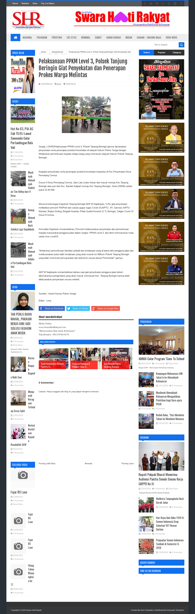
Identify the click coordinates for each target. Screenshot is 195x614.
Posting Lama (128, 463)
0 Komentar (18, 156)
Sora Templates (147, 610)
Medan (129, 37)
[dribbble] (169, 4)
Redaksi (25, 3)
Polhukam (42, 37)
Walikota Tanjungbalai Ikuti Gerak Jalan (170, 500)
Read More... (18, 159)
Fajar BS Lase (19, 491)
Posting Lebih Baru (47, 463)
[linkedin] (175, 4)
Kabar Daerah (113, 37)
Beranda (88, 463)
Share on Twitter (80, 308)
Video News (171, 37)
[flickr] (163, 4)
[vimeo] (157, 4)
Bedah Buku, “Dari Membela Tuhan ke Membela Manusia (170, 417)
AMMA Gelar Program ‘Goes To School (161, 358)
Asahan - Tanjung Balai (149, 37)
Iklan (35, 3)
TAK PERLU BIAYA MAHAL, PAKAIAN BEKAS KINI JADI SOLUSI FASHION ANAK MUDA (21, 323)
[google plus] (181, 4)
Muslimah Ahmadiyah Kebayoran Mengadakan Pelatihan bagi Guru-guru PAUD (169, 398)
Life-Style (71, 37)
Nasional (27, 37)
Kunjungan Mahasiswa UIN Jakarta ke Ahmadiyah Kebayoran (169, 377)
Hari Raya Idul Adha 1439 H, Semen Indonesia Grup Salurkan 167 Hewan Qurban (170, 523)
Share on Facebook (54, 308)
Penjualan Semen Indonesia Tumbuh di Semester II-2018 (170, 544)
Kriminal (85, 37)
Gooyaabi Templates (175, 610)
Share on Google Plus (108, 308)
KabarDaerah (71, 84)
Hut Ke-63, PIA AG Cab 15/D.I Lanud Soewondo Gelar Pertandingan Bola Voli (22, 138)
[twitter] (151, 4)
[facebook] (145, 4)
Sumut (98, 37)
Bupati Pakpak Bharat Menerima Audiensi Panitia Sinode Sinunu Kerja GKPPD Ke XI (161, 479)
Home (15, 3)
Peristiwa (57, 37)
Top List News (47, 3)
